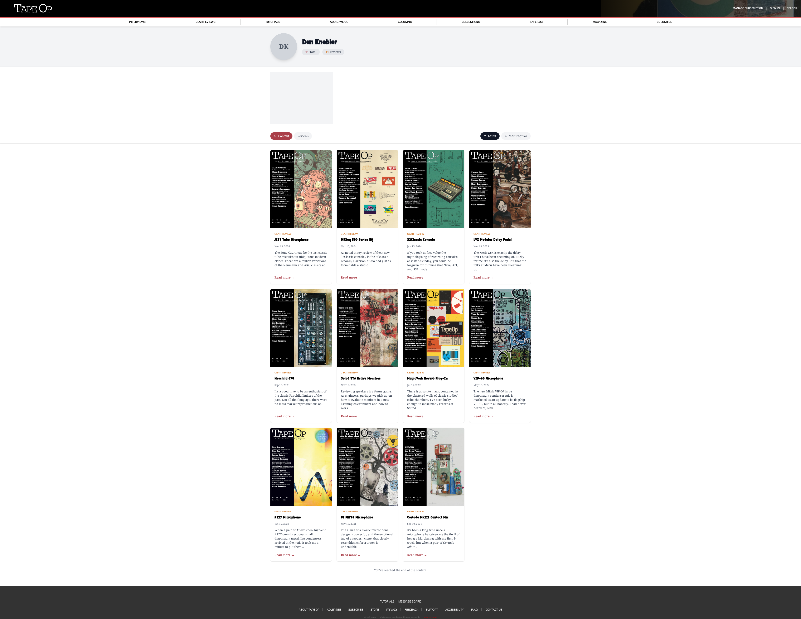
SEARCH (792, 8)
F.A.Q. (474, 609)
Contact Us (494, 609)
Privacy (391, 609)
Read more (284, 277)
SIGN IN (775, 8)
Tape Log (536, 21)
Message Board (409, 601)
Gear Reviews (206, 21)
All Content (281, 136)
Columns (405, 21)
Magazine (600, 21)
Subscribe (664, 21)
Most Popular (517, 136)
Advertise (334, 609)
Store (374, 609)
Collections (471, 21)
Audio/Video (339, 21)
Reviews (303, 136)
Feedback (411, 609)
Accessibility (454, 609)
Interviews (137, 21)
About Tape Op (309, 609)
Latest (491, 136)
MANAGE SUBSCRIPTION (748, 8)
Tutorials (273, 21)
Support (432, 609)
